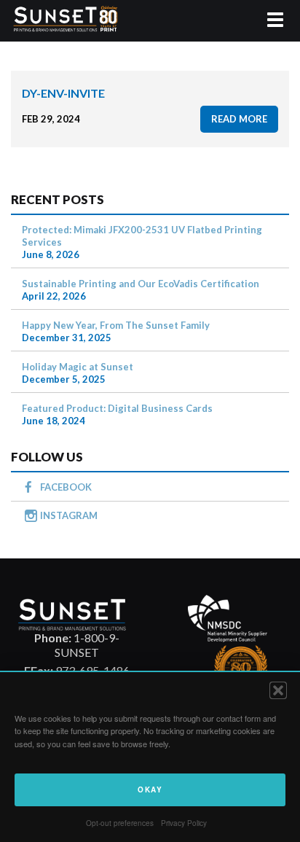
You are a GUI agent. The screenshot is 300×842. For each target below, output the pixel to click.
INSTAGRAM (69, 515)
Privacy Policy (184, 823)
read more (239, 119)
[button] (278, 690)
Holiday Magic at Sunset (77, 367)
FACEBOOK (66, 487)
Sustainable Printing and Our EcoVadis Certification (140, 283)
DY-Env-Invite (63, 93)
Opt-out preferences (120, 823)
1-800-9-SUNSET (76, 645)
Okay (150, 789)
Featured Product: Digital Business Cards (117, 408)
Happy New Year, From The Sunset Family (116, 325)
